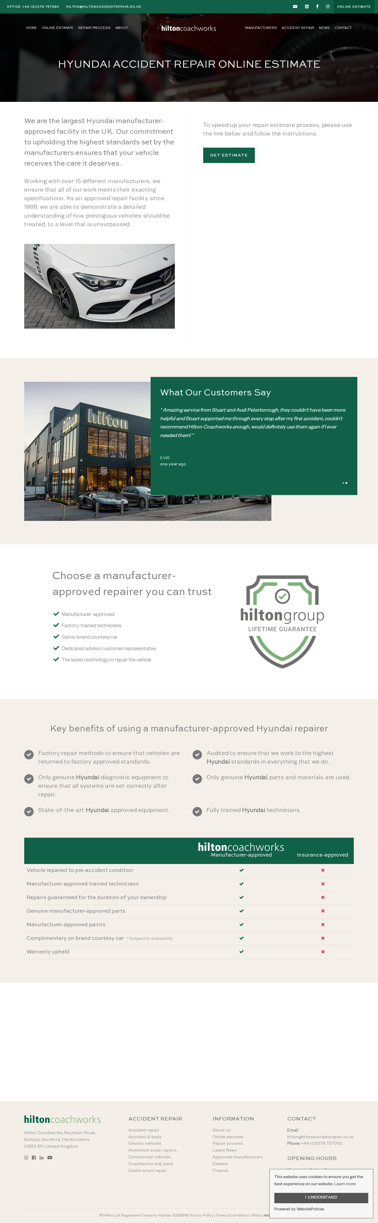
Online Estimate (354, 7)
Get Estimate (229, 155)
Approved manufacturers (238, 1157)
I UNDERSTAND (321, 1198)
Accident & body (145, 1137)
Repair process (228, 1144)
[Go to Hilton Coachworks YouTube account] (295, 6)
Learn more (345, 1184)
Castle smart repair (147, 1171)
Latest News (225, 1151)
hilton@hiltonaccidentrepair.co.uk (103, 7)
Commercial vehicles (149, 1157)
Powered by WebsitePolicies (299, 1209)
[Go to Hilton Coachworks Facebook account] (317, 6)
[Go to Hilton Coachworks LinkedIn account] (307, 6)
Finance (220, 1171)
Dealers (220, 1164)
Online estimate (228, 1137)
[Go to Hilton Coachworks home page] (189, 28)
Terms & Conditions (232, 1216)
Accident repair (143, 1131)
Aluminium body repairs (152, 1151)
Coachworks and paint (150, 1164)
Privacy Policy (201, 1216)
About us (221, 1131)
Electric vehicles (144, 1144)
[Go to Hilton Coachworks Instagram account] (328, 6)
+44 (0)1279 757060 (33, 7)
